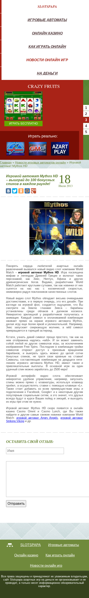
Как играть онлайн (47, 46)
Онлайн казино (47, 33)
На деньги (47, 73)
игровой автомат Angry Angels (37, 417)
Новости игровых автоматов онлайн (40, 162)
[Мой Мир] (27, 190)
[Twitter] (14, 190)
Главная (6, 162)
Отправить (16, 503)
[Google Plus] (33, 190)
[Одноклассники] (21, 190)
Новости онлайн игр (47, 60)
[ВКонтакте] (8, 190)
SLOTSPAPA (47, 6)
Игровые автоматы (47, 19)
